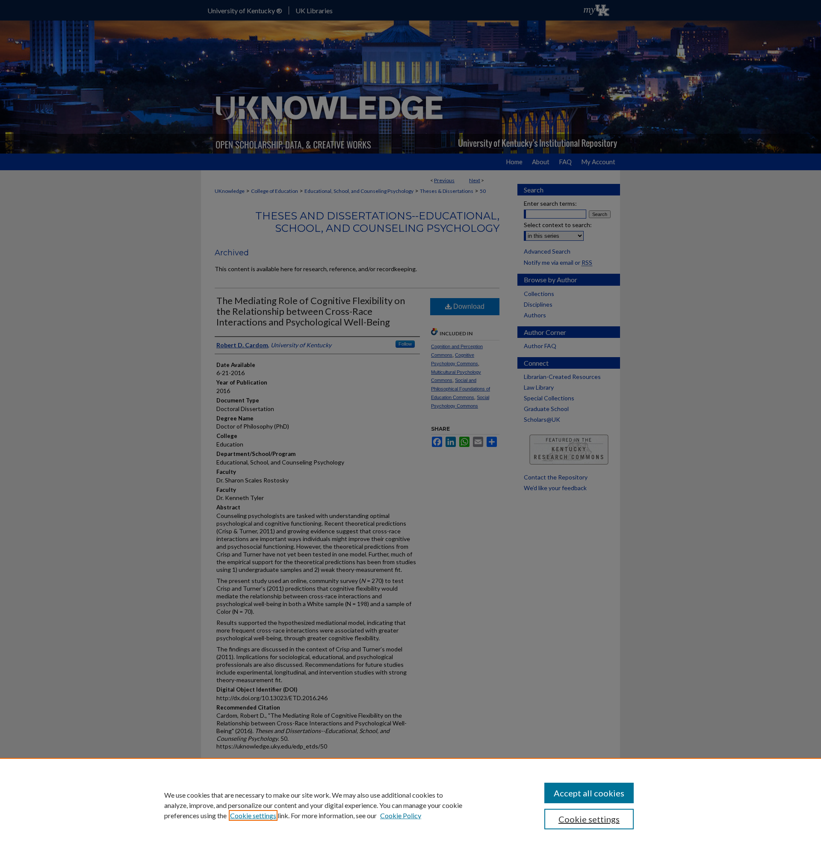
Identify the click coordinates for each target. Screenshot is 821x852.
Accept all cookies (589, 793)
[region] (410, 805)
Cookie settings (253, 815)
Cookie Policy (400, 815)
